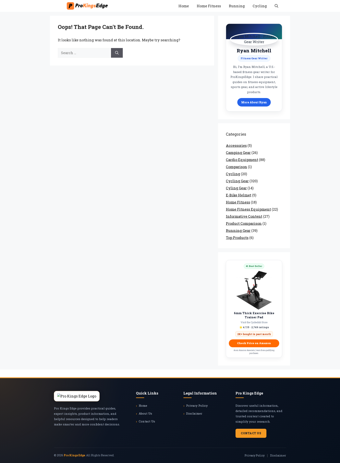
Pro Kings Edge (74, 455)
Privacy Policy (197, 405)
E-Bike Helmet (238, 195)
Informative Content (244, 216)
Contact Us (147, 421)
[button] (276, 6)
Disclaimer (194, 413)
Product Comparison (244, 223)
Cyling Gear (236, 188)
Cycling (260, 6)
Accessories (236, 145)
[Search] (117, 53)
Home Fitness (209, 6)
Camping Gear (238, 152)
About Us (145, 413)
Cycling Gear (237, 181)
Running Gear (238, 230)
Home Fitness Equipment (248, 209)
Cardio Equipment (242, 159)
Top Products (237, 237)
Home (183, 6)
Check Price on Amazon (254, 343)
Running (237, 6)
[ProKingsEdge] (87, 6)
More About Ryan (254, 102)
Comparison (236, 166)
